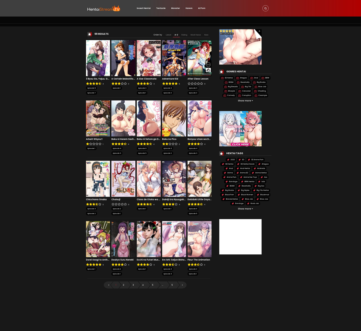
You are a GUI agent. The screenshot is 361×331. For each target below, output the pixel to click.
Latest (168, 34)
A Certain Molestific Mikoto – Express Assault (123, 79)
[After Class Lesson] (200, 58)
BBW (267, 78)
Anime (230, 173)
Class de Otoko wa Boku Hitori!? (149, 199)
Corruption (246, 95)
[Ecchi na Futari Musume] (149, 238)
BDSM (230, 82)
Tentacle (161, 8)
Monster (175, 8)
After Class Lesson (198, 79)
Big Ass (260, 186)
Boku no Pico (169, 139)
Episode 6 (142, 148)
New (206, 34)
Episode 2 (142, 88)
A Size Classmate (147, 79)
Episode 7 (91, 93)
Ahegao (243, 78)
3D (243, 159)
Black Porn (229, 194)
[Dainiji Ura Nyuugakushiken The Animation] (174, 178)
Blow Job (262, 86)
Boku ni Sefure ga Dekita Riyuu (149, 139)
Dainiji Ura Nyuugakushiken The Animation (174, 199)
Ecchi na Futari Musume (149, 260)
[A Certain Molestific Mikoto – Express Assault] (123, 58)
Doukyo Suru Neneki (122, 260)
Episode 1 (117, 88)
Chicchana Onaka (96, 199)
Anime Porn (231, 177)
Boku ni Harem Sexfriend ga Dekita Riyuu (123, 139)
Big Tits (248, 86)
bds (263, 181)
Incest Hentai (144, 8)
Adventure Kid (170, 79)
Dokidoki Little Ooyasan (200, 199)
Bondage (239, 203)
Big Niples (245, 190)
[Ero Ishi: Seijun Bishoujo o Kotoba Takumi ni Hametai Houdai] (174, 238)
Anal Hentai (245, 168)
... (162, 285)
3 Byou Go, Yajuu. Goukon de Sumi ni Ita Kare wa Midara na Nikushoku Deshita (98, 79)
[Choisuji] (123, 178)
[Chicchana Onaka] (98, 178)
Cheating (261, 91)
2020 (232, 159)
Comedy (231, 95)
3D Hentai (228, 78)
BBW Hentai (249, 181)
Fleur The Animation (199, 260)
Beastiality (245, 82)
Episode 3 (168, 88)
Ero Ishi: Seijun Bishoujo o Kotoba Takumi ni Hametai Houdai (174, 260)
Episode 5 (142, 153)
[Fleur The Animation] (200, 238)
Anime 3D (244, 173)
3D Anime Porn (257, 159)
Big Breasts (233, 86)
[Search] (265, 8)
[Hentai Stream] (103, 8)
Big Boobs (261, 82)
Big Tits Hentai (262, 190)
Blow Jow (264, 199)
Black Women (247, 194)
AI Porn (201, 8)
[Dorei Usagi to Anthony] (98, 238)
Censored (246, 91)
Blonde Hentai (231, 199)
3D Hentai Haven (247, 164)
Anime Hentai (261, 173)
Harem (189, 8)
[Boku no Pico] (174, 118)
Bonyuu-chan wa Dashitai (200, 139)
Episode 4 (117, 148)
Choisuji (115, 199)
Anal (256, 78)
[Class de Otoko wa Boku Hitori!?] (149, 178)
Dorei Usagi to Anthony (98, 260)
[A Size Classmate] (149, 58)
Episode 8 (91, 88)
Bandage (233, 181)
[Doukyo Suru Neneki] (123, 238)
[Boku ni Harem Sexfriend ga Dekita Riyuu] (123, 118)
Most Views (196, 34)
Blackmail (264, 194)
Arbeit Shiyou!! (94, 139)
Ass (265, 177)
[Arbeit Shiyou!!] (98, 118)
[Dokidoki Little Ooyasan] (200, 178)
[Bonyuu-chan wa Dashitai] (200, 118)
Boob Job (254, 203)
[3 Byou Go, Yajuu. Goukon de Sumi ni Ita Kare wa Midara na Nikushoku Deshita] (98, 58)
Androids (261, 168)
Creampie (262, 95)
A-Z (176, 34)
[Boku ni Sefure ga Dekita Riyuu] (149, 118)
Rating (184, 34)
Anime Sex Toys (250, 177)
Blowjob (231, 91)
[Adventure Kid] (174, 58)
